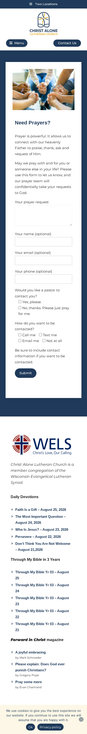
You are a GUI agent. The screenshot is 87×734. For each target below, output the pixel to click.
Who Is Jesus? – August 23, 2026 (41, 529)
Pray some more (28, 682)
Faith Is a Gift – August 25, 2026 (40, 510)
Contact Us (67, 43)
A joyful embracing (30, 652)
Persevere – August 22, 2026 (38, 537)
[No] (81, 719)
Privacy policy (50, 727)
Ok (30, 727)
